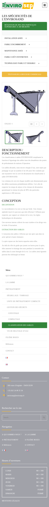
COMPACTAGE (14, 319)
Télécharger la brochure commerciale (24, 74)
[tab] (24, 26)
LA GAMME (10, 282)
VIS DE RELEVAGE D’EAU (17, 331)
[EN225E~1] (14, 137)
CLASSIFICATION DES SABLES (20, 325)
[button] (24, 26)
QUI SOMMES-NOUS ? (14, 276)
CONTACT (10, 351)
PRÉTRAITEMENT (13, 289)
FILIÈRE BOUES (12, 337)
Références (9, 344)
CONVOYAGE (13, 313)
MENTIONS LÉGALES (11, 501)
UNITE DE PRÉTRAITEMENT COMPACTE (23, 301)
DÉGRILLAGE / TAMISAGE (18, 295)
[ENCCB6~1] (35, 137)
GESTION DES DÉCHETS (17, 307)
